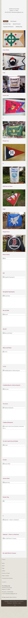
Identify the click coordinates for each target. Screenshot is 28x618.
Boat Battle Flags (7, 24)
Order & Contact (5, 575)
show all (6, 21)
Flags (3, 568)
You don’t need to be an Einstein (10, 441)
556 (4, 273)
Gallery (3, 570)
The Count (5, 403)
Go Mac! (5, 459)
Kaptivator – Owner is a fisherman (11, 534)
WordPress (15, 603)
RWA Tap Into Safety (7, 186)
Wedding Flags (19, 26)
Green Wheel (6, 50)
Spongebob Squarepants (9, 291)
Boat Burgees (13, 21)
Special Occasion (16, 24)
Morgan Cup (6, 140)
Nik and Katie (6, 310)
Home (3, 563)
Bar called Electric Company (9, 553)
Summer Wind (6, 478)
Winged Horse (6, 231)
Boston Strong (6, 254)
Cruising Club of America (7, 578)
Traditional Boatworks (8, 422)
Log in (19, 603)
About (3, 565)
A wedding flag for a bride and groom (11, 385)
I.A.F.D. (4, 366)
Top (15, 605)
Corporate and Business (8, 26)
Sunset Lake (6, 95)
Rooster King (6, 497)
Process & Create (6, 573)
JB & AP (4, 329)
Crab (4, 72)
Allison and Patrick (7, 347)
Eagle (4, 209)
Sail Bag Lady (12, 4)
